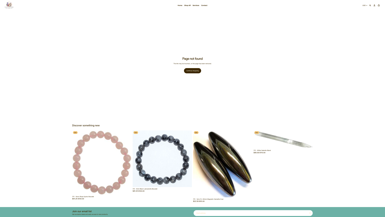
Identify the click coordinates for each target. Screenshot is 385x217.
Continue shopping (192, 71)
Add (190, 184)
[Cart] (379, 5)
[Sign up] (310, 213)
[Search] (370, 5)
